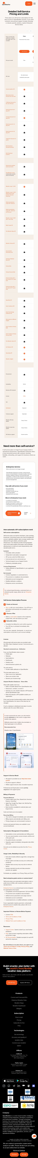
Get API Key (11, 982)
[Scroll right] (31, 31)
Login (28, 3)
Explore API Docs (25, 982)
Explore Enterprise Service (12, 513)
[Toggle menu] (34, 3)
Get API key (24, 51)
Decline (14, 1154)
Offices (19, 1050)
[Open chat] (34, 1136)
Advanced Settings (19, 1150)
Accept (24, 1154)
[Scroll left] (27, 31)
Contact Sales (26, 513)
